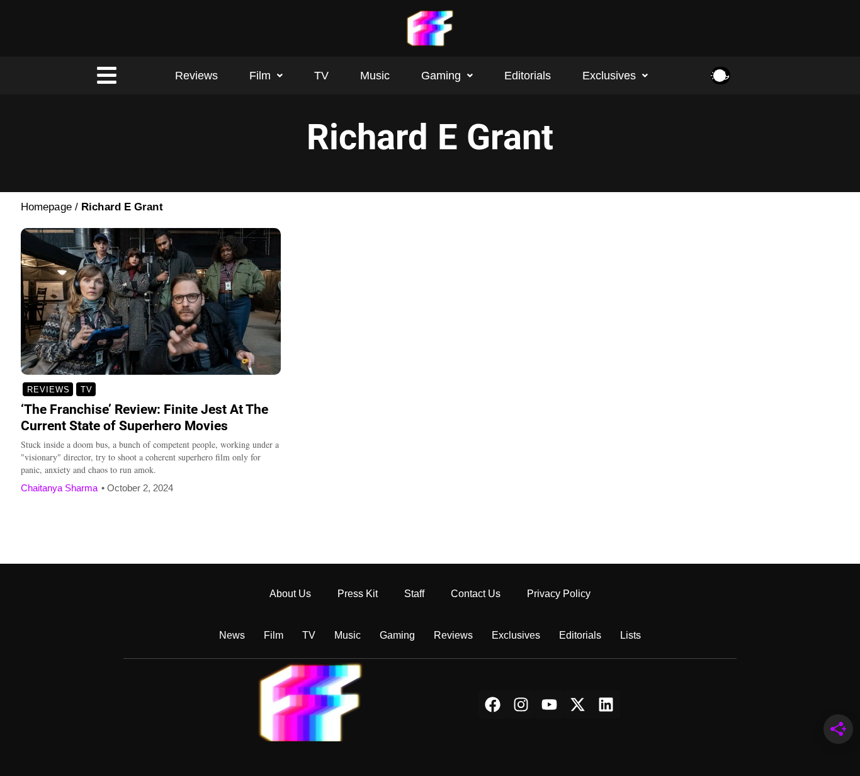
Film (260, 75)
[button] (266, 75)
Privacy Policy (559, 593)
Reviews (196, 75)
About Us (290, 593)
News (232, 635)
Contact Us (476, 593)
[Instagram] (521, 704)
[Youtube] (549, 704)
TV (321, 75)
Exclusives (609, 75)
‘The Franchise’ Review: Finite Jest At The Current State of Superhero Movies (144, 417)
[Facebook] (492, 704)
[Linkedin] (606, 704)
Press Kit (357, 593)
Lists (630, 635)
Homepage (46, 207)
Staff (414, 593)
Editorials (527, 75)
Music (375, 75)
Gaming (441, 75)
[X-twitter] (577, 704)
